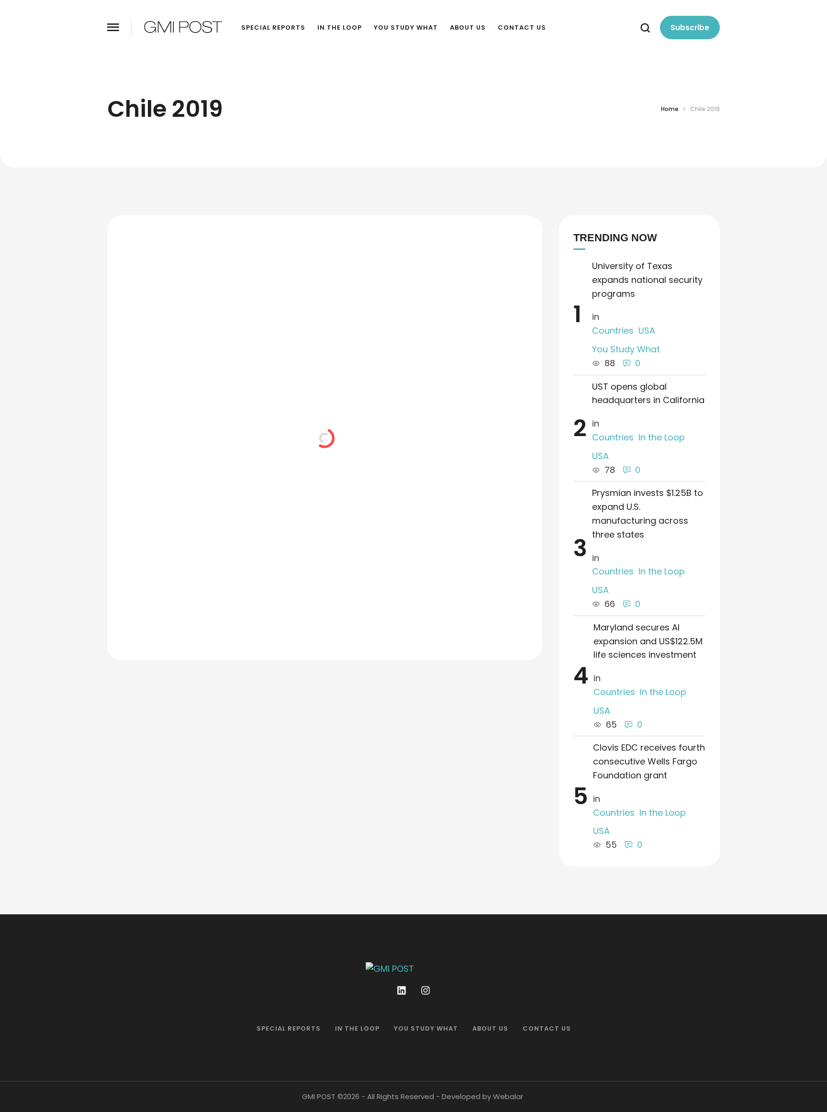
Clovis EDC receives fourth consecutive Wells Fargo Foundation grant (649, 761)
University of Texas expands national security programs (647, 280)
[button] (113, 28)
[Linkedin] (401, 990)
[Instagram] (425, 990)
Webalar (508, 1096)
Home (670, 109)
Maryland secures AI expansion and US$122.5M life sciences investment (648, 641)
